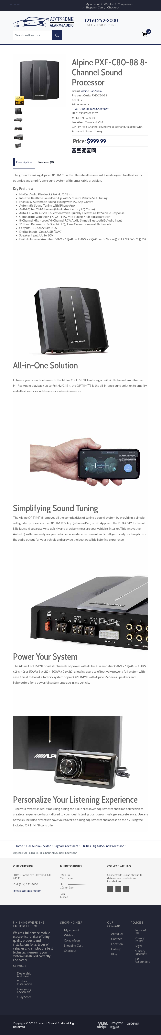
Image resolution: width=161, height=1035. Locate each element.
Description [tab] (24, 162)
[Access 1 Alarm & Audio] (45, 21)
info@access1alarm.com (27, 890)
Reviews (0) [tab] (46, 162)
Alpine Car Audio (91, 91)
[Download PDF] (93, 150)
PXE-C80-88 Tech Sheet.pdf (90, 108)
